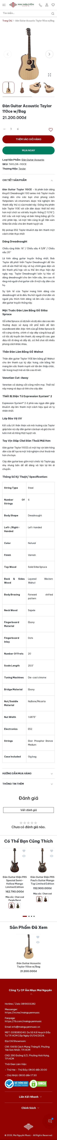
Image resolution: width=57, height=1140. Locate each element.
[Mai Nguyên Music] (22, 5)
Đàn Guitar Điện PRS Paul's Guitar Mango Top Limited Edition (42, 880)
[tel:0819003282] (40, 5)
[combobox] (30, 13)
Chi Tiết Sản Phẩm (14, 180)
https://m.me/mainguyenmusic (22, 1012)
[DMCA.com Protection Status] (38, 1083)
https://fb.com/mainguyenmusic (23, 1021)
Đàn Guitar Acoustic (33, 159)
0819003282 (28, 1003)
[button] (49, 54)
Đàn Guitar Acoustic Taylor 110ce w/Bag (28, 965)
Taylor (22, 168)
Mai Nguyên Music (22, 1135)
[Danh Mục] (4, 4)
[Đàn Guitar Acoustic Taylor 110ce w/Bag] (28, 946)
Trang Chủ (7, 21)
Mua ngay (28, 150)
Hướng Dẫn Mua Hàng (17, 773)
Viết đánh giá (28, 810)
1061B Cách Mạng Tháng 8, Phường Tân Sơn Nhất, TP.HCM (27, 1048)
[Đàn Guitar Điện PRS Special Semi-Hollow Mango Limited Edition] (14, 860)
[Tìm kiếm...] (52, 13)
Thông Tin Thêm (13, 783)
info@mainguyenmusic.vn (26, 1026)
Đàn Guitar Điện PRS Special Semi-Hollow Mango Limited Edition (15, 882)
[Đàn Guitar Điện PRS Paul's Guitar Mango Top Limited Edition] (42, 860)
